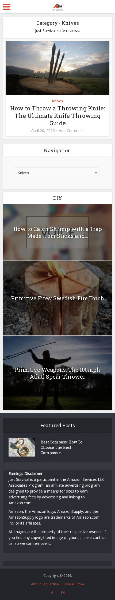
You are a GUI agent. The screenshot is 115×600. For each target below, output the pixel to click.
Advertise (51, 584)
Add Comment (71, 130)
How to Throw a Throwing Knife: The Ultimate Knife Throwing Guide (57, 115)
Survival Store (73, 584)
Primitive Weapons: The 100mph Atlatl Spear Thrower (57, 373)
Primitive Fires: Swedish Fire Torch (57, 298)
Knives (57, 100)
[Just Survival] (57, 6)
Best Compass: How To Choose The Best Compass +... (61, 447)
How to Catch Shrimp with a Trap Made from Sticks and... (57, 232)
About (36, 584)
